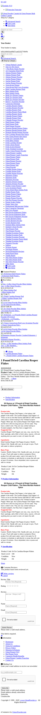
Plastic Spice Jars (11, 204)
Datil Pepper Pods (11, 124)
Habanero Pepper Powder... (11, 339)
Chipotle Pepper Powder (14, 120)
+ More (13, 379)
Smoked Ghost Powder (13, 227)
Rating (3, 586)
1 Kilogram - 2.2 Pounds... (10, 319)
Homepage (9, 642)
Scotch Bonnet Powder (13, 221)
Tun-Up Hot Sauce (12, 67)
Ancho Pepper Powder (13, 83)
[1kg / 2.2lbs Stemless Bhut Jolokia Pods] (16, 344)
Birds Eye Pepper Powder (14, 100)
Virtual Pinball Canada (13, 65)
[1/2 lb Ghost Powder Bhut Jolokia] (14, 302)
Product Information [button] (10, 479)
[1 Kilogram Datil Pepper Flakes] (13, 274)
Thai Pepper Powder (12, 231)
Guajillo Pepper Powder (14, 173)
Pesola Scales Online (12, 202)
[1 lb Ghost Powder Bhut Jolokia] (13, 309)
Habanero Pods (11, 178)
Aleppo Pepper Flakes (13, 73)
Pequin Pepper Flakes (13, 194)
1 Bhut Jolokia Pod (8, 292)
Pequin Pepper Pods (12, 196)
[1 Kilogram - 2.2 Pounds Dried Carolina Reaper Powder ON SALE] (20, 317)
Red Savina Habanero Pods (15, 214)
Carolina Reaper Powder (14, 108)
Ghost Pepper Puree (12, 163)
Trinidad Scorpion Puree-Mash (16, 239)
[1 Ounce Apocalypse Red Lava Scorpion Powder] (19, 323)
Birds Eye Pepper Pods (13, 97)
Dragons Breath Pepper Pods (15, 130)
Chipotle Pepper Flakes (13, 116)
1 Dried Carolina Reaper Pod (11, 298)
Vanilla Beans (10, 255)
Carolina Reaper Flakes (13, 106)
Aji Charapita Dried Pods (14, 71)
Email (3, 610)
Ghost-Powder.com (19, 712)
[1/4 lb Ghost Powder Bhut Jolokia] (14, 329)
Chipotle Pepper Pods (13, 118)
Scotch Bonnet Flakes (13, 219)
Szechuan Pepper (11, 249)
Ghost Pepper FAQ (12, 652)
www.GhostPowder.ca (28, 700)
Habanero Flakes (11, 175)
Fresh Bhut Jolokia (12, 141)
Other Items (9, 264)
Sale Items (11, 26)
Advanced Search (13, 21)
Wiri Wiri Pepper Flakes (14, 258)
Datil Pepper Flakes (12, 122)
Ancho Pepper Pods (12, 81)
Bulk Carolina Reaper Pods (15, 89)
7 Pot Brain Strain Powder (14, 69)
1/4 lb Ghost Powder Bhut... (11, 331)
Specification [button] (7, 547)
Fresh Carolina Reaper (13, 143)
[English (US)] (6, 6)
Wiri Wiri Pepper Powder (14, 262)
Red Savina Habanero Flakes (15, 212)
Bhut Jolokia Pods (12, 91)
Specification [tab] (10, 399)
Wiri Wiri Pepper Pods (13, 260)
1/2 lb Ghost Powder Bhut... (11, 305)
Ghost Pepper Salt (11, 165)
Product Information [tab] (12, 397)
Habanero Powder (12, 180)
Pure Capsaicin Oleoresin (14, 208)
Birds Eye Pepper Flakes (14, 95)
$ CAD (3, 2)
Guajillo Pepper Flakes (13, 169)
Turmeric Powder (11, 243)
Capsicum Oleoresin (12, 104)
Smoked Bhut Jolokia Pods (15, 225)
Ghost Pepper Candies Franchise (17, 658)
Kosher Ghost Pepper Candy (15, 186)
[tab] (20, 479)
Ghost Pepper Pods (12, 159)
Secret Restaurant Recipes (14, 251)
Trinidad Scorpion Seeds (14, 241)
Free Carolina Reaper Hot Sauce (17, 134)
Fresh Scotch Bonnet (12, 147)
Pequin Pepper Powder (13, 198)
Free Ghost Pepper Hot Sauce (16, 136)
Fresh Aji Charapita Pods (14, 139)
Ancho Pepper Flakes (13, 79)
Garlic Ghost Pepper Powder (15, 151)
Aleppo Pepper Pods (12, 75)
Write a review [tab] (8, 574)
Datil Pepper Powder (12, 126)
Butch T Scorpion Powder (14, 102)
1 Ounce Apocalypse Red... (11, 325)
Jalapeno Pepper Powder (14, 184)
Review (3, 592)
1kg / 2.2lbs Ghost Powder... (11, 286)
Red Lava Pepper (11, 210)
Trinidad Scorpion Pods (13, 235)
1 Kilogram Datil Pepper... (10, 276)
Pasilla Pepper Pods (12, 192)
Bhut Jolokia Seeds (12, 93)
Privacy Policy (10, 648)
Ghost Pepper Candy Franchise (16, 155)
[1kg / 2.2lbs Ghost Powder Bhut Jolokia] (16, 284)
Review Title (5, 579)
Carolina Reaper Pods (13, 110)
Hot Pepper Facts (11, 654)
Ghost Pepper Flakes (12, 157)
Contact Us (9, 660)
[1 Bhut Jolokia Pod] (9, 290)
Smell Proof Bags (11, 253)
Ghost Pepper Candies (13, 153)
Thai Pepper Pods (11, 229)
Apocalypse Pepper (12, 85)
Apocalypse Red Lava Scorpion (16, 87)
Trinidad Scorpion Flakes (14, 233)
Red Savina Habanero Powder (16, 217)
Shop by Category (9, 61)
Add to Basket (8, 389)
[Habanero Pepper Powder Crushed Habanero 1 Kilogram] (20, 337)
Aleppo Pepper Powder (13, 77)
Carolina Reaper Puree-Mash (15, 112)
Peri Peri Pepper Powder (14, 200)
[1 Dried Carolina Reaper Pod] (12, 296)
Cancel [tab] (5, 576)
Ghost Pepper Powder (13, 161)
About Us (9, 644)
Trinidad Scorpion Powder (14, 237)
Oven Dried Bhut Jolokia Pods (16, 190)
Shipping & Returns (12, 650)
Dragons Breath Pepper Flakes (16, 128)
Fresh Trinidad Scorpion (14, 149)
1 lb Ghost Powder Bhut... (10, 311)
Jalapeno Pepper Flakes (13, 182)
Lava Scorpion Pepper (13, 188)
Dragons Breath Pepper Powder (16, 132)
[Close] (2, 38)
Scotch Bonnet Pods (12, 223)
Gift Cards (11, 24)
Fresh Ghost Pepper (12, 145)
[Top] (2, 636)
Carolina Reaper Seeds (13, 114)
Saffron (8, 245)
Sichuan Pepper (11, 247)
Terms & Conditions (12, 646)
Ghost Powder (10, 167)
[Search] (2, 32)
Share (3, 563)
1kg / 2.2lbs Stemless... (9, 346)
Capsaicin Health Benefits (14, 656)
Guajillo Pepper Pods (13, 171)
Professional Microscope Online (16, 206)
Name (3, 604)
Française (17, 10)
